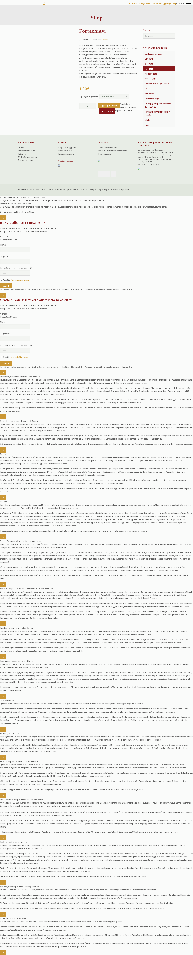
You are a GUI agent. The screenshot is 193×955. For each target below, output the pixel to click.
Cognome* (5, 256)
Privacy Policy (100, 189)
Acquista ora (107, 111)
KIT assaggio (151, 78)
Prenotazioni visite (26, 150)
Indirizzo (22, 154)
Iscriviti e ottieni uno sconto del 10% (16, 268)
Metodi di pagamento (28, 157)
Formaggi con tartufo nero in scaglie (157, 113)
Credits (126, 189)
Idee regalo (150, 63)
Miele (147, 120)
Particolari (149, 93)
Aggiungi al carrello (109, 105)
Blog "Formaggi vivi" (67, 147)
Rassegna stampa (66, 154)
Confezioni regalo (153, 98)
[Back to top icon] (172, 189)
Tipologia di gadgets (88, 96)
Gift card (149, 58)
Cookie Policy (115, 189)
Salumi (147, 125)
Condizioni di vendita (107, 147)
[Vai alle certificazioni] (59, 165)
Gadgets (105, 39)
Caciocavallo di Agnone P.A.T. (158, 83)
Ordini (21, 147)
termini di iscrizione (20, 279)
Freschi (148, 88)
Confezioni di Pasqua (154, 53)
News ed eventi (65, 150)
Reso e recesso (104, 154)
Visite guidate (151, 73)
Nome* (3, 244)
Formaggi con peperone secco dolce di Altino (158, 105)
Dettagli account (25, 160)
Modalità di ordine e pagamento (112, 150)
